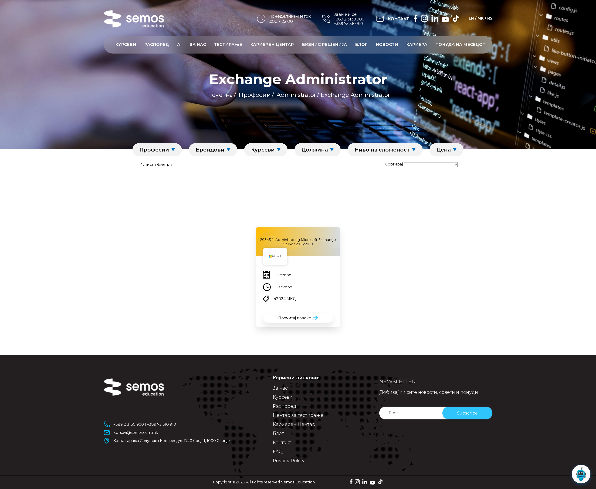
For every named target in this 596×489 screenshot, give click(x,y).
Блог (361, 44)
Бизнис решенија (324, 44)
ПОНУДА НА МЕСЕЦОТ (460, 44)
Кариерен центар (272, 44)
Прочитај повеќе (294, 318)
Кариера (416, 44)
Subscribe (467, 413)
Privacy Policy (289, 460)
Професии (255, 94)
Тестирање (228, 44)
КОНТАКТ (398, 18)
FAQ (278, 451)
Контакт (282, 442)
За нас (198, 44)
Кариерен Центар (294, 424)
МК (480, 18)
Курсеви (125, 44)
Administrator (296, 94)
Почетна (220, 94)
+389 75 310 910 (348, 23)
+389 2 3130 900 (349, 19)
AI (179, 44)
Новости (387, 44)
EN (471, 18)
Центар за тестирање (298, 415)
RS (489, 18)
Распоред (156, 44)
